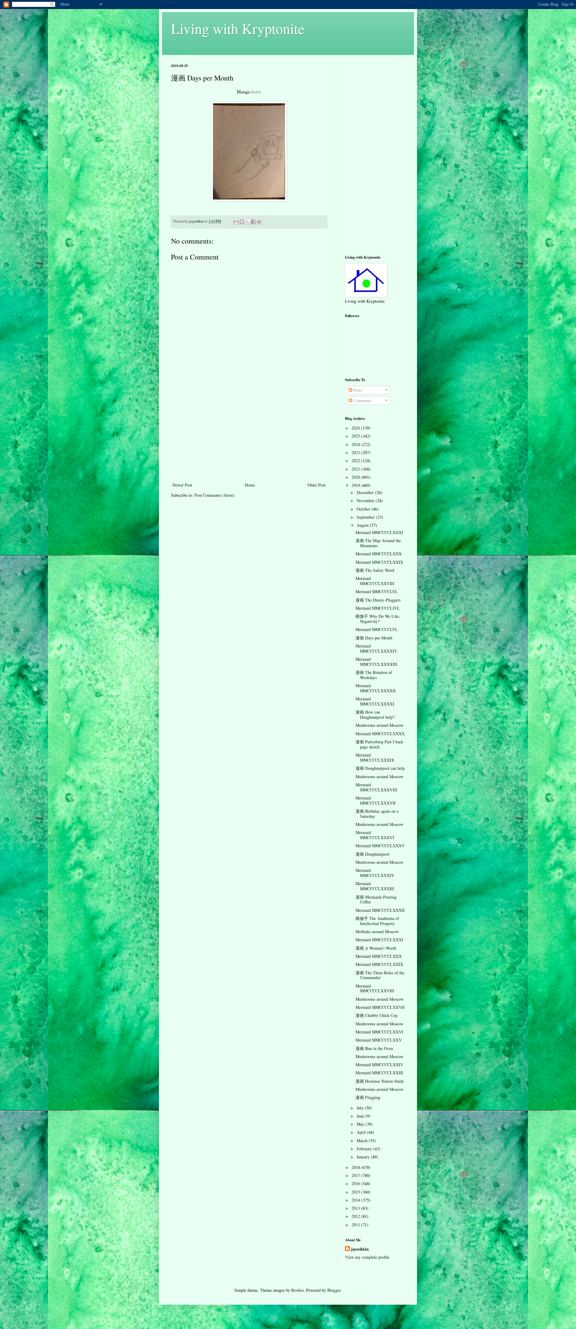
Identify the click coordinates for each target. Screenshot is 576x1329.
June (361, 1116)
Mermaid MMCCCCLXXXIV (375, 872)
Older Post (317, 485)
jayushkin (360, 1249)
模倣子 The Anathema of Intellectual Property (377, 920)
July (361, 1108)
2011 (356, 1224)
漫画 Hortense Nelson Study (380, 1081)
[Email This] (236, 222)
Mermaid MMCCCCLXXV (379, 1040)
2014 (356, 1200)
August (363, 525)
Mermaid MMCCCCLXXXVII (376, 800)
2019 (356, 485)
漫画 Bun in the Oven (374, 1048)
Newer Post (182, 485)
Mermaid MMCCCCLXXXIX (375, 757)
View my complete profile (367, 1257)
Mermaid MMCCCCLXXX (379, 554)
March (363, 1140)
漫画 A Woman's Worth (376, 948)
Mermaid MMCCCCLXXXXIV (376, 648)
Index (256, 92)
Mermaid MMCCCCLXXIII (379, 1073)
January (364, 1157)
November (366, 500)
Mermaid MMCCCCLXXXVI (375, 835)
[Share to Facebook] (253, 222)
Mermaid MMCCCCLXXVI (379, 1032)
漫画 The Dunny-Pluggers (378, 600)
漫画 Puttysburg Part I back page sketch (379, 744)
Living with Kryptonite (237, 28)
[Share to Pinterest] (259, 222)
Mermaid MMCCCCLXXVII (380, 1007)
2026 (356, 428)
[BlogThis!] (242, 222)
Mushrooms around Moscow (380, 725)
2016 (356, 1183)
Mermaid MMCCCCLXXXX (380, 733)
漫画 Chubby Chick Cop (377, 1015)
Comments (361, 400)
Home (250, 485)
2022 (356, 460)
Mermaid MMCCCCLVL (377, 591)
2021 (356, 469)
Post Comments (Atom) (214, 495)
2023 (356, 452)
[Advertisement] (249, 436)
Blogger (333, 1290)
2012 (356, 1216)
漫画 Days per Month (374, 638)
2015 (356, 1192)
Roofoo (297, 1290)
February (365, 1148)
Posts (357, 390)
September (366, 517)
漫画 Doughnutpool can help (380, 768)
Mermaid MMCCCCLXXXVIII (376, 787)
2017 (356, 1175)
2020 (356, 477)
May (361, 1124)
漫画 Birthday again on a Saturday (377, 813)
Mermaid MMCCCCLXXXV (380, 845)
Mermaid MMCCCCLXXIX (379, 562)
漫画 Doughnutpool (372, 854)
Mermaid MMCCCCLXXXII (380, 910)
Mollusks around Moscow (377, 931)
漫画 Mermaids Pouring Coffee (376, 899)
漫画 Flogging (368, 1097)
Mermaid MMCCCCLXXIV (379, 1064)
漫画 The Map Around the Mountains (378, 543)
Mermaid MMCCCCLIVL (378, 608)
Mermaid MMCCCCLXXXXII (376, 688)
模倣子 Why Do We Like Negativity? (377, 618)
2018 (356, 1167)
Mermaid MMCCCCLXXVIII (375, 580)
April (362, 1132)
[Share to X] (247, 222)
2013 (356, 1208)
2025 (356, 436)
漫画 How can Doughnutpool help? (375, 714)
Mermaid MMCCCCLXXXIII (375, 886)
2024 (356, 444)
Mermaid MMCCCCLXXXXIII (376, 661)
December (366, 492)
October (364, 509)
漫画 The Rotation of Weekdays (374, 674)
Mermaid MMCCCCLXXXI (379, 532)
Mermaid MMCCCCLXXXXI (375, 701)
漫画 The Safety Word (375, 570)
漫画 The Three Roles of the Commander (380, 975)
